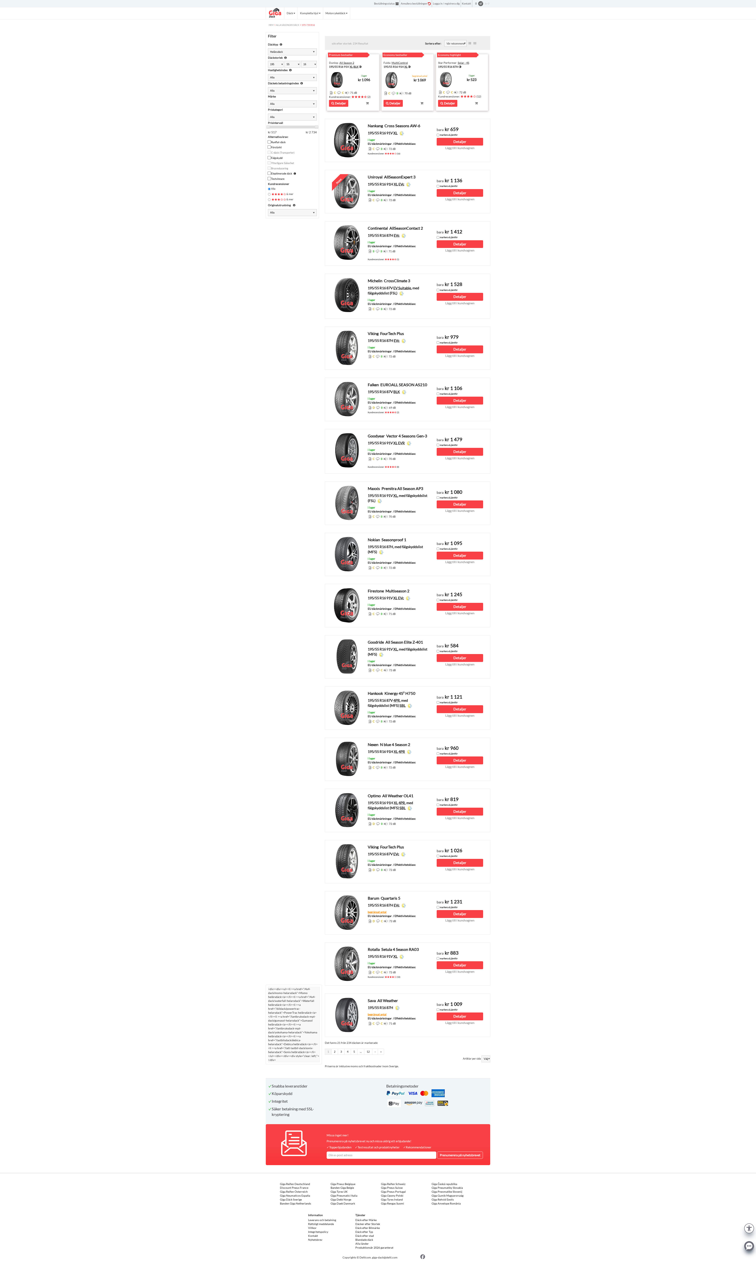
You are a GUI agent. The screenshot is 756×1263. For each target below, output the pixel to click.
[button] (749, 1227)
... (361, 1051)
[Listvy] (469, 43)
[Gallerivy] (474, 43)
